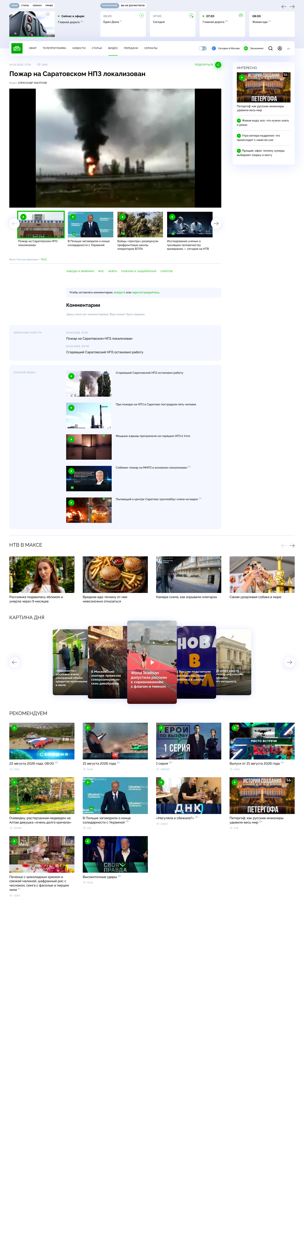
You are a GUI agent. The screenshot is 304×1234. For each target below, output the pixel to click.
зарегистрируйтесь (145, 292)
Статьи (97, 48)
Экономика (256, 48)
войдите (119, 292)
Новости (79, 48)
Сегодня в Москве (229, 48)
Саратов (166, 271)
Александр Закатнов (32, 82)
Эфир (32, 48)
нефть (112, 271)
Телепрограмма (54, 48)
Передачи (131, 48)
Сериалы (151, 48)
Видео (113, 48)
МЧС (101, 271)
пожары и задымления (138, 271)
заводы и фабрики (80, 271)
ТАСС (44, 259)
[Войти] (280, 48)
